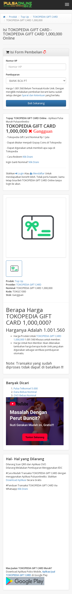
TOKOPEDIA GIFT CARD (45, 16)
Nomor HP (11, 60)
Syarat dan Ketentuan (33, 95)
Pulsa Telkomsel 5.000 (26, 388)
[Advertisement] (36, 529)
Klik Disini (28, 156)
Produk (13, 16)
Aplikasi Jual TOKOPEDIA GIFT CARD (30, 573)
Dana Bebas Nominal (25, 392)
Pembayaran (13, 74)
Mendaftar (39, 173)
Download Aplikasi (16, 480)
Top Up (25, 16)
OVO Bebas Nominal (25, 395)
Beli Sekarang (36, 103)
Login (20, 173)
